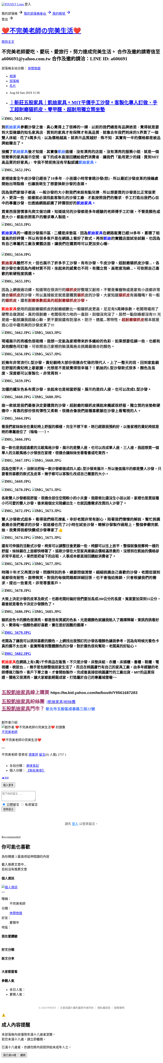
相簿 (13, 76)
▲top (5, 777)
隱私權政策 (103, 1007)
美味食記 (32, 765)
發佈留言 (8, 809)
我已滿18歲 (9, 1055)
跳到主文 (8, 41)
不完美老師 (9, 732)
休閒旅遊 (34, 68)
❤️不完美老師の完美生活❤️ (41, 30)
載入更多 (8, 785)
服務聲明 (119, 1007)
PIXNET (51, 1007)
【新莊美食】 (35, 770)
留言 (42, 754)
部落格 (14, 81)
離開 (22, 1055)
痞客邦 (33, 754)
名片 (13, 85)
